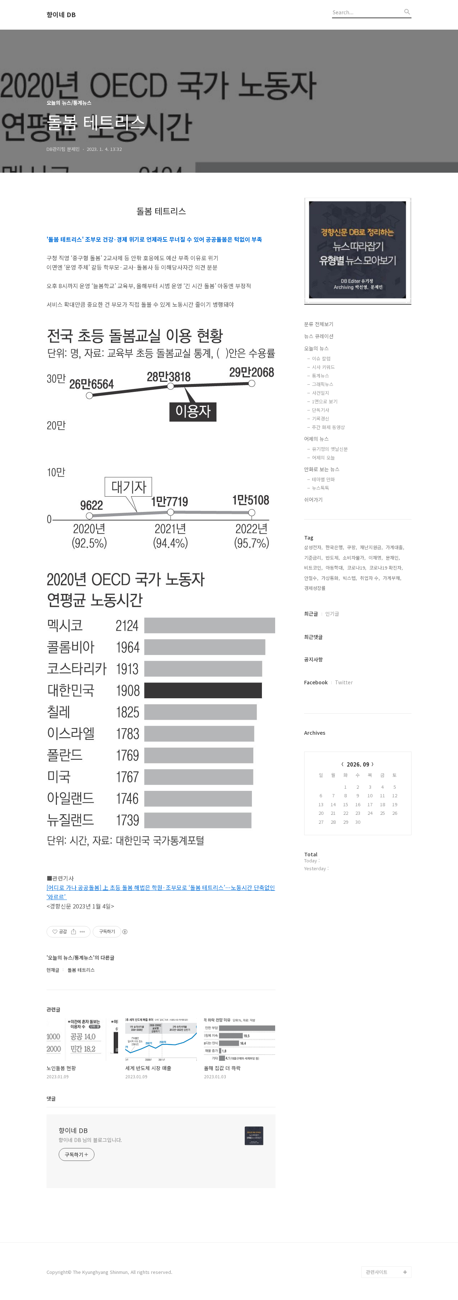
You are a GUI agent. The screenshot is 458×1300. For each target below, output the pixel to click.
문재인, (393, 557)
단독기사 (320, 410)
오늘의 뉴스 (316, 348)
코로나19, (356, 567)
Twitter (344, 682)
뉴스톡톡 (320, 487)
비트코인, (313, 567)
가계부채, (392, 578)
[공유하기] (73, 931)
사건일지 (320, 392)
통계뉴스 (320, 375)
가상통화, (330, 578)
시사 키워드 (323, 367)
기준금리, (313, 557)
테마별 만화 (323, 479)
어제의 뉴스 (316, 438)
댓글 (51, 1098)
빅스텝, (350, 578)
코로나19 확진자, (386, 567)
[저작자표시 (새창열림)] (124, 932)
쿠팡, (352, 547)
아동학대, (335, 567)
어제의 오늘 (323, 457)
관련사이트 (377, 1272)
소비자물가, (354, 557)
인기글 (332, 613)
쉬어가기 (313, 499)
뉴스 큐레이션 (318, 336)
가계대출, (395, 547)
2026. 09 (358, 764)
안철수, (311, 578)
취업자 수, (370, 578)
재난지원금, (371, 547)
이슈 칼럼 (321, 358)
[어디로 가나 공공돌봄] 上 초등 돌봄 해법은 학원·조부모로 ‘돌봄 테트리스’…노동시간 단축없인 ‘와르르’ (161, 892)
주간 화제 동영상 (328, 427)
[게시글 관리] (82, 931)
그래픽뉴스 (322, 384)
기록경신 (320, 418)
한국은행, (335, 547)
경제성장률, (315, 588)
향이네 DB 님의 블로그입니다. (90, 1139)
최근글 (311, 613)
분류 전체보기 (318, 324)
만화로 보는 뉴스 (322, 469)
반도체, (333, 557)
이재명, (376, 557)
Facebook (316, 682)
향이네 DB (61, 15)
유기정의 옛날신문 (330, 448)
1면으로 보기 (324, 401)
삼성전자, (313, 547)
